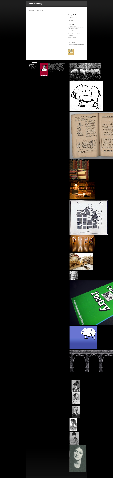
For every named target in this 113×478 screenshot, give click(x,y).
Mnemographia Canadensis (72, 17)
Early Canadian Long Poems (73, 28)
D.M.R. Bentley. (61, 70)
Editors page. (53, 72)
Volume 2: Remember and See (74, 20)
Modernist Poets (70, 35)
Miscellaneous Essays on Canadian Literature (76, 44)
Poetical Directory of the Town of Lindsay (36, 14)
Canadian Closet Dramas (72, 37)
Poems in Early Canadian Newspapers (74, 30)
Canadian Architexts (72, 42)
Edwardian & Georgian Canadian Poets (74, 33)
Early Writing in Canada (72, 26)
